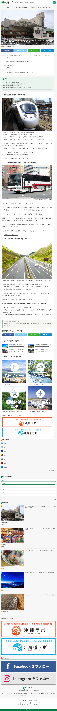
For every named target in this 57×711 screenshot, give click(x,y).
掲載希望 (33, 703)
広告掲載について (25, 703)
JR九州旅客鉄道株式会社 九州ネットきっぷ (16, 158)
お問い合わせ (41, 703)
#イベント (4, 495)
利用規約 (37, 704)
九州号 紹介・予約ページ (11, 235)
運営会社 (19, 704)
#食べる (3, 486)
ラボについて (16, 703)
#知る (3, 492)
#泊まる (3, 483)
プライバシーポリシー (28, 704)
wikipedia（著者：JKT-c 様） (45, 199)
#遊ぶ (3, 480)
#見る (3, 489)
